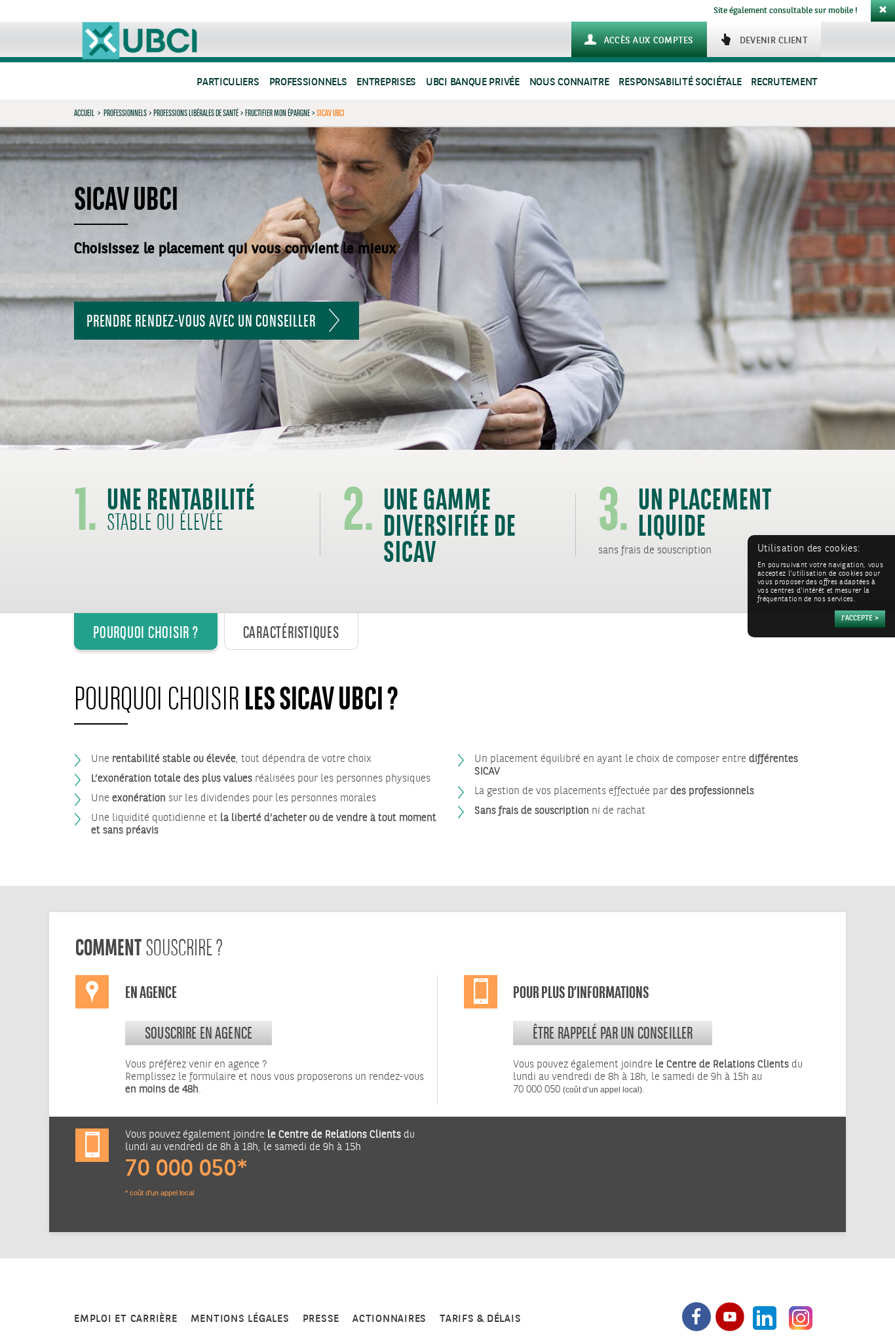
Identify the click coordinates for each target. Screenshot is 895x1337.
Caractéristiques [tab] (291, 632)
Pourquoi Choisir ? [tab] (146, 632)
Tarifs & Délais (480, 1319)
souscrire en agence (198, 1032)
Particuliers (228, 82)
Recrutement (784, 82)
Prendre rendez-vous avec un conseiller (200, 320)
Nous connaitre (569, 82)
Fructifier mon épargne (277, 113)
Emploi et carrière (126, 1319)
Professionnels (308, 82)
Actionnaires (389, 1319)
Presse (321, 1319)
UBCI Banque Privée (473, 82)
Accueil (84, 113)
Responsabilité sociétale (680, 82)
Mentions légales (240, 1319)
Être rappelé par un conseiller (613, 1032)
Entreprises (386, 82)
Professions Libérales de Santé (195, 113)
